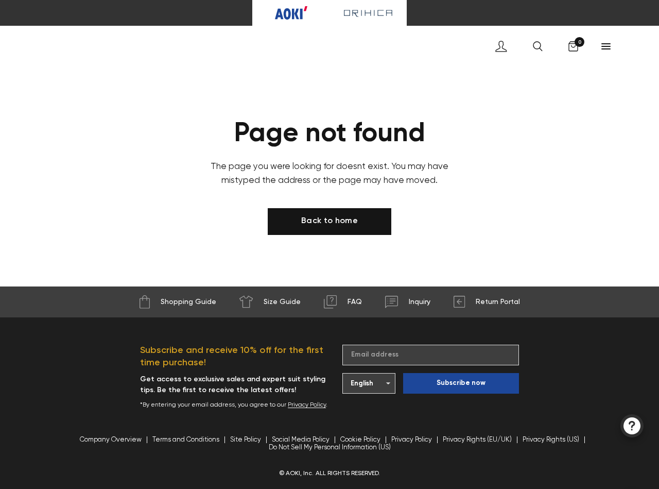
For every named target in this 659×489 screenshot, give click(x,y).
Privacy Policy (307, 405)
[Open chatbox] (632, 425)
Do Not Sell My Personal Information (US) (330, 447)
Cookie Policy (360, 439)
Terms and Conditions (185, 439)
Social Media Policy (301, 439)
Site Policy (245, 439)
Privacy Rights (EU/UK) (477, 439)
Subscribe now (461, 383)
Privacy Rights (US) (551, 439)
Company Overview (111, 439)
